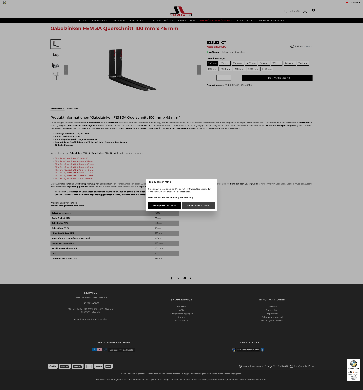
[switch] (353, 377)
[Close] (214, 182)
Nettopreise (198, 205)
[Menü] (358, 360)
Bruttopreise (164, 205)
